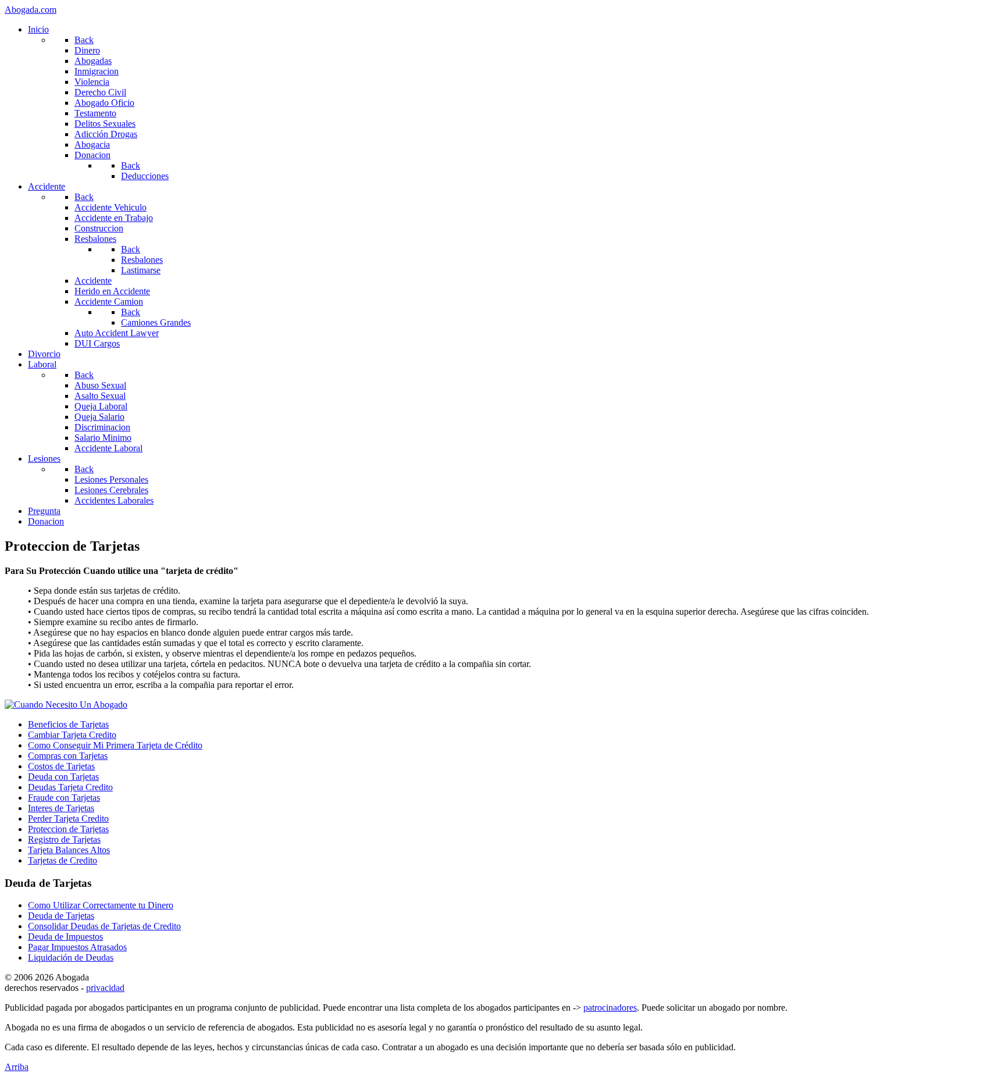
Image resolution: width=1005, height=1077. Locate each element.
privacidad (105, 988)
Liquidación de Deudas (70, 957)
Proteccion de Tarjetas (68, 829)
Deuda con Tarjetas (63, 777)
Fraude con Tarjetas (64, 798)
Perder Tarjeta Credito (68, 818)
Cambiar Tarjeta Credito (72, 735)
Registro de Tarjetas (64, 839)
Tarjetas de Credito (62, 860)
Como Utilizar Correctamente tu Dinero (100, 905)
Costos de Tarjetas (61, 766)
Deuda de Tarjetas (61, 916)
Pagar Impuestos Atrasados (77, 947)
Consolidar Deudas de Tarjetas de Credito (104, 926)
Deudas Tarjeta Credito (70, 787)
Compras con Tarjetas (68, 756)
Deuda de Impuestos (65, 937)
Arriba (16, 1067)
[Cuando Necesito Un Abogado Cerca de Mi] (66, 704)
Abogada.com (30, 10)
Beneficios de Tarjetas (68, 724)
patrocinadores (610, 1007)
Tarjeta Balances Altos (69, 850)
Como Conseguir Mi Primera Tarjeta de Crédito (115, 745)
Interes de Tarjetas (61, 808)
